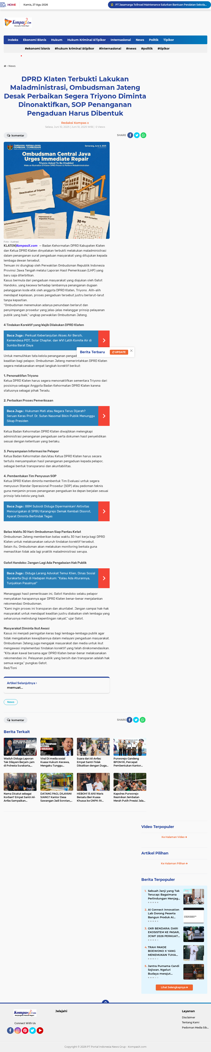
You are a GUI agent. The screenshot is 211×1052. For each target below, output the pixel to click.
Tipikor (168, 40)
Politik (153, 40)
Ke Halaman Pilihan (173, 863)
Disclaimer (188, 1017)
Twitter (34, 1036)
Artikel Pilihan (154, 853)
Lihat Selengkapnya (173, 987)
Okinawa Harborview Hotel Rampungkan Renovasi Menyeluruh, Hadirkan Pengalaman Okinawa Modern (161, 4)
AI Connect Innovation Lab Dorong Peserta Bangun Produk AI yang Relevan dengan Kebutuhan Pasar (163, 913)
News (140, 40)
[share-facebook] (130, 135)
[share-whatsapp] (143, 135)
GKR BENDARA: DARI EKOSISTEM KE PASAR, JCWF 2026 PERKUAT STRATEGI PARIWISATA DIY (163, 932)
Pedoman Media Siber (195, 1027)
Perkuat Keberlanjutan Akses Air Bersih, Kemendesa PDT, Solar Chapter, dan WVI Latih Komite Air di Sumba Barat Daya (49, 340)
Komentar (17, 135)
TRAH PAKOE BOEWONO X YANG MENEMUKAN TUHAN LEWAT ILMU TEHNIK (163, 951)
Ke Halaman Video (173, 837)
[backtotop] (105, 1003)
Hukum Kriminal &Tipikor (86, 40)
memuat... (15, 687)
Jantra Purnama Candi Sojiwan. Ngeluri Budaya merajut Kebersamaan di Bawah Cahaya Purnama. (163, 969)
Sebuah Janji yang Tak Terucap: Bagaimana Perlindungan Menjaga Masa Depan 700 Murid (164, 894)
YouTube (43, 1036)
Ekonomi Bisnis (34, 40)
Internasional (121, 40)
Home (11, 5)
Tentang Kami (190, 1022)
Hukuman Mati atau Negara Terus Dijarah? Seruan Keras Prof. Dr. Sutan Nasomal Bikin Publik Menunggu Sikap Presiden (51, 416)
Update (120, 352)
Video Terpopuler (157, 827)
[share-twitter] (137, 135)
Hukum (56, 40)
